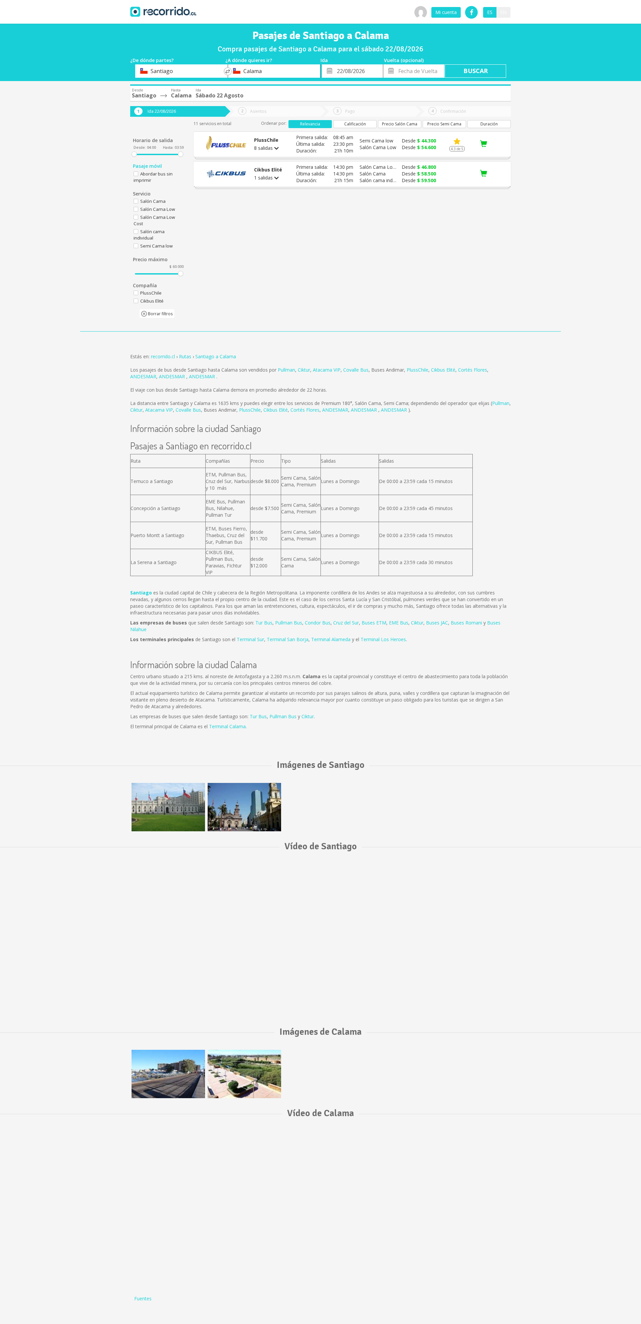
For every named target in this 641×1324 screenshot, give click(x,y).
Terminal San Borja (287, 639)
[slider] (134, 154)
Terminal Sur (250, 639)
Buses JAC (437, 622)
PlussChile (417, 370)
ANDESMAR (143, 376)
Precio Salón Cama (399, 124)
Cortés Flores (472, 370)
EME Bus (398, 622)
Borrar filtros (160, 314)
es (489, 12)
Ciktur (304, 370)
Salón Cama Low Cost (154, 220)
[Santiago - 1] (168, 807)
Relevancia (310, 124)
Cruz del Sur (346, 622)
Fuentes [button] (143, 1298)
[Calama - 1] (168, 1074)
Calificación (355, 124)
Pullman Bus (288, 622)
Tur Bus (263, 622)
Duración (489, 124)
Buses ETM (374, 622)
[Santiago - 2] (244, 807)
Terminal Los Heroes (383, 639)
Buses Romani (466, 622)
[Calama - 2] (244, 1074)
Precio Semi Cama (444, 124)
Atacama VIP (327, 370)
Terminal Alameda (331, 639)
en (503, 12)
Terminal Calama (227, 726)
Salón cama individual (149, 235)
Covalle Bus (356, 370)
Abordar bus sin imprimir (153, 177)
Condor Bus (318, 622)
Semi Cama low (156, 246)
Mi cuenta (446, 12)
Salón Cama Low (157, 209)
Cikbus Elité (443, 370)
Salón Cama (153, 201)
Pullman (286, 370)
